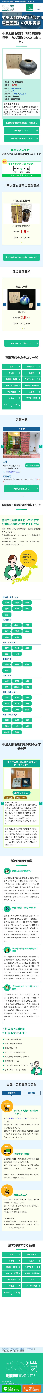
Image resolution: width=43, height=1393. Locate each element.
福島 (7, 614)
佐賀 (17, 720)
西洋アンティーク (32, 379)
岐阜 (27, 664)
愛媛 (27, 709)
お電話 (11, 1118)
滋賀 (27, 687)
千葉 (27, 625)
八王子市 (22, 93)
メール (18, 1118)
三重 (7, 670)
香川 (27, 703)
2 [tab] (20, 328)
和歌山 (17, 687)
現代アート (31, 366)
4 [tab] (25, 328)
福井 (7, 647)
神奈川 (17, 625)
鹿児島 (6, 732)
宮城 (27, 608)
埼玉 (7, 631)
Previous (4, 304)
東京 (16, 93)
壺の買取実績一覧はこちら (21, 343)
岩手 (7, 608)
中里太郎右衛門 (17, 88)
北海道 (6, 602)
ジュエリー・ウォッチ (11, 405)
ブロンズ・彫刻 (11, 385)
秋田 (27, 602)
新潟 (17, 647)
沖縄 (17, 732)
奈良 (7, 687)
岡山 (7, 697)
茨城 (17, 631)
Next (38, 304)
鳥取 (27, 697)
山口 (17, 703)
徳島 (7, 709)
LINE (25, 1118)
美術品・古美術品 (32, 385)
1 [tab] (21, 242)
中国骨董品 (11, 391)
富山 (7, 654)
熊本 (7, 726)
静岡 (17, 664)
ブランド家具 (31, 398)
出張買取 (11, 1093)
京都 (17, 681)
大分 (17, 726)
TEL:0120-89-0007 (18, 474)
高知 (17, 709)
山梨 (17, 637)
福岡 (7, 720)
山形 (17, 608)
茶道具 (31, 373)
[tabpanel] (21, 218)
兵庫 (27, 681)
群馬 (7, 637)
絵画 (11, 366)
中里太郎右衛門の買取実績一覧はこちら (21, 122)
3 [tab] (23, 328)
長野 (27, 647)
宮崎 (27, 726)
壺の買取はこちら (21, 130)
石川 (17, 654)
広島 (17, 697)
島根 (7, 703)
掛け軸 (11, 373)
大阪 (7, 681)
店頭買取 (31, 1093)
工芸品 (31, 391)
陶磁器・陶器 (11, 379)
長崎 (27, 720)
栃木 (27, 631)
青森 (17, 602)
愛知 (7, 664)
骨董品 (11, 398)
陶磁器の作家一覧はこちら (21, 138)
